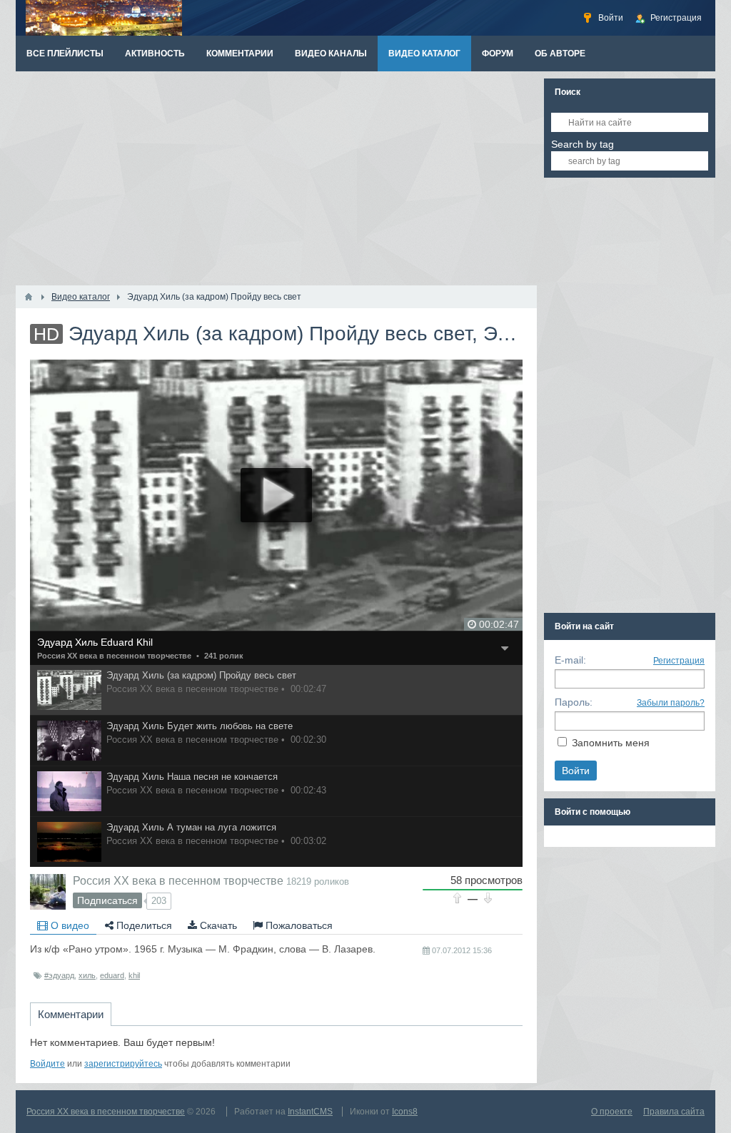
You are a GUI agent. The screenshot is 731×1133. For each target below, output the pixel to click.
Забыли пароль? (671, 703)
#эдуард (59, 975)
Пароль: (574, 702)
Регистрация (679, 661)
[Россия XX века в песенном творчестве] (48, 892)
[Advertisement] (276, 178)
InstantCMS (310, 1112)
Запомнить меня (611, 742)
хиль (87, 975)
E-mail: (570, 660)
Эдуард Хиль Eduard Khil (95, 642)
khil (134, 975)
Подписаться (107, 900)
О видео (68, 925)
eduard (112, 975)
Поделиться (143, 925)
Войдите (47, 1064)
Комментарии (71, 1014)
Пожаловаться (298, 925)
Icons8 (405, 1112)
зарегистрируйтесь (123, 1064)
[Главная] (28, 296)
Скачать (217, 925)
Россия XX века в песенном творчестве (114, 655)
